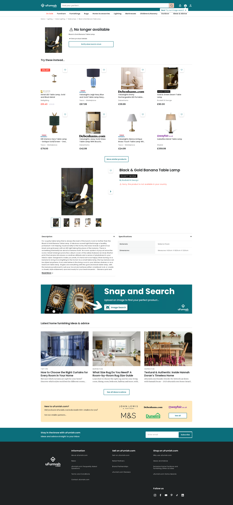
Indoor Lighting (60, 19)
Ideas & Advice (180, 13)
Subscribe (185, 434)
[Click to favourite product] (65, 70)
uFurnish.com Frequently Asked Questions (84, 467)
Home (43, 19)
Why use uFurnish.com (162, 455)
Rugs (86, 13)
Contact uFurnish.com (80, 479)
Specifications (125, 236)
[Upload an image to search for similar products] (185, 5)
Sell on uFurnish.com (120, 455)
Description (47, 236)
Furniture (61, 13)
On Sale (49, 13)
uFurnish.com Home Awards (165, 474)
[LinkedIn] (182, 495)
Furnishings (75, 13)
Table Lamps (72, 19)
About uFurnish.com (79, 455)
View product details (79, 38)
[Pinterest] (171, 495)
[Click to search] (171, 5)
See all (178, 415)
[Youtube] (166, 495)
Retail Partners (118, 461)
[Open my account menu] (190, 5)
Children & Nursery (148, 13)
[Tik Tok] (177, 495)
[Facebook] (160, 495)
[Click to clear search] (166, 5)
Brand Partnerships (120, 466)
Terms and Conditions (80, 474)
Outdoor (165, 13)
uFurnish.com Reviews (121, 472)
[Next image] (110, 191)
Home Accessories (101, 13)
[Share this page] (180, 5)
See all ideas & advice (116, 392)
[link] (54, 78)
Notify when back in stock (91, 44)
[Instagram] (155, 495)
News (73, 461)
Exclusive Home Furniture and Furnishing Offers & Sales (165, 467)
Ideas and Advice (160, 461)
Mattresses (130, 13)
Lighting (117, 13)
